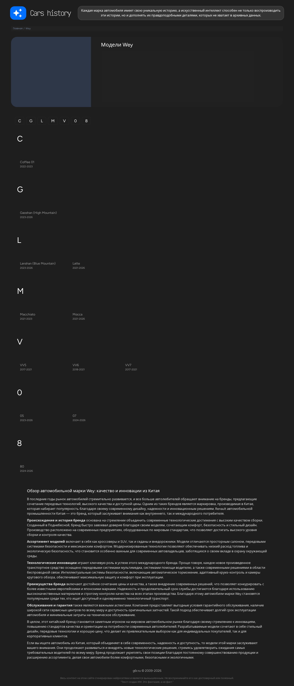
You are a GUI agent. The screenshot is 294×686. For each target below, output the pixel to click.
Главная (18, 28)
